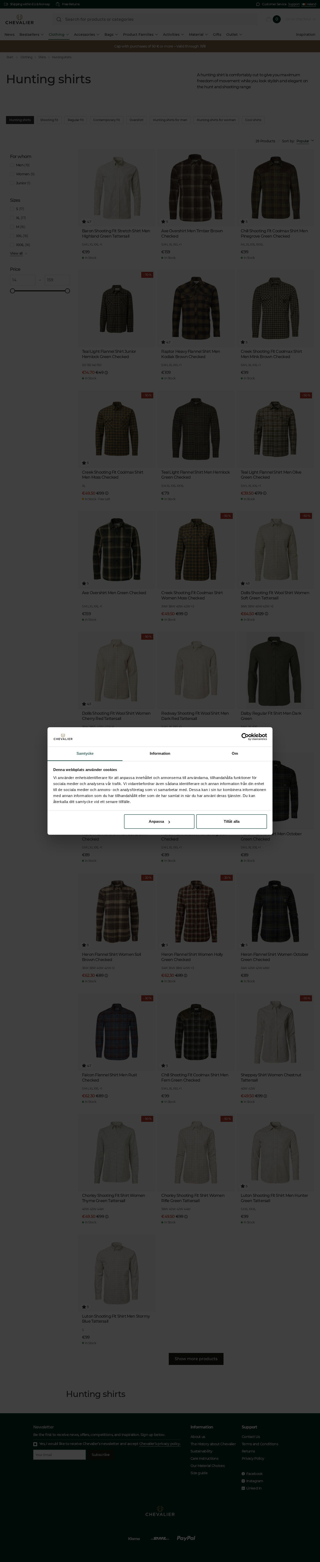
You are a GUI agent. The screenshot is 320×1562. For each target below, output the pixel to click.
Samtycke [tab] (85, 753)
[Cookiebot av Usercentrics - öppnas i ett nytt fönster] (245, 737)
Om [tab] (235, 753)
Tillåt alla (232, 821)
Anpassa (156, 821)
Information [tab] (160, 753)
